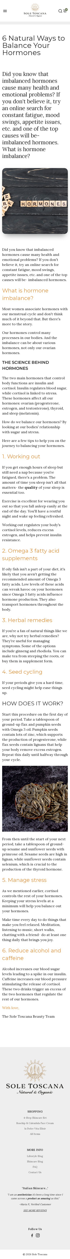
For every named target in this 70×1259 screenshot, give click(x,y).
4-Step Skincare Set (35, 1117)
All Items (35, 1134)
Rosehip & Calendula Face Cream (35, 1123)
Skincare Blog (35, 1161)
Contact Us (35, 1172)
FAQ (35, 1166)
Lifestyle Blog (35, 1156)
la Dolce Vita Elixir (35, 1128)
